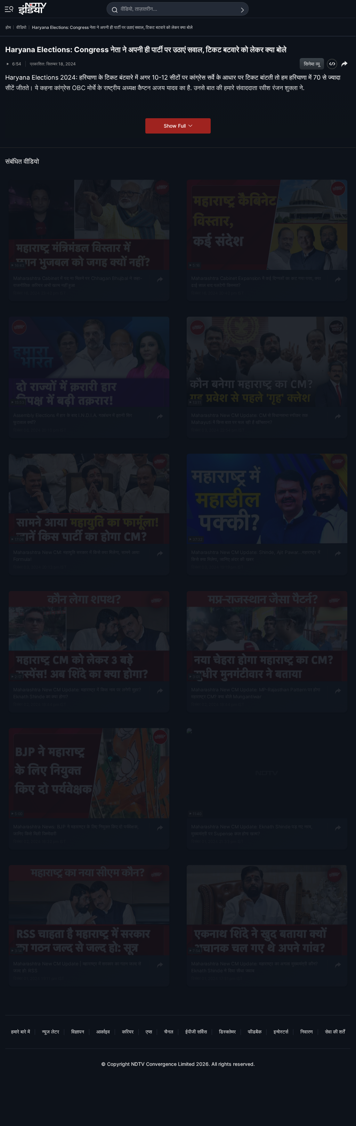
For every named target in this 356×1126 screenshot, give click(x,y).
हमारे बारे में (20, 1032)
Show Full (175, 126)
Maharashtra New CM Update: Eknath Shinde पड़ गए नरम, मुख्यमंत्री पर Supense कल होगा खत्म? (251, 830)
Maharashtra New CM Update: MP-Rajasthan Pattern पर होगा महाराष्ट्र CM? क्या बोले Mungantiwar (255, 692)
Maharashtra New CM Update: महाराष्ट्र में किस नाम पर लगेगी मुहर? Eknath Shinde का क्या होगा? (77, 692)
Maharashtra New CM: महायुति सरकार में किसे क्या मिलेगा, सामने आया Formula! (76, 555)
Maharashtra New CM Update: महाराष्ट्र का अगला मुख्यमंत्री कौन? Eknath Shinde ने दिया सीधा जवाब (254, 967)
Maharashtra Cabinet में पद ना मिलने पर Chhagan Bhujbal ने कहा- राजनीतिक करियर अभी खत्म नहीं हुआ (77, 281)
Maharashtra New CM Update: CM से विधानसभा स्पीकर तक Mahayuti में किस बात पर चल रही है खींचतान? (249, 418)
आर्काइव (103, 1032)
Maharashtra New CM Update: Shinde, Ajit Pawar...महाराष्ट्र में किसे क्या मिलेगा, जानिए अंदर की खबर (255, 555)
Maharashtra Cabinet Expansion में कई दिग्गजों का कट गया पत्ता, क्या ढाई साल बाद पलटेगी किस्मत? (256, 281)
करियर (128, 1032)
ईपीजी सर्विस (196, 1032)
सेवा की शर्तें (335, 1032)
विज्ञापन (77, 1032)
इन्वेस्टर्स (281, 1032)
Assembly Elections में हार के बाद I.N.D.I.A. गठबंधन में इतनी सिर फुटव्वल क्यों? (72, 418)
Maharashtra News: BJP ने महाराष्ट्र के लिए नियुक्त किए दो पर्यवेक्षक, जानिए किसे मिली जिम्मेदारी (76, 830)
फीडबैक (254, 1032)
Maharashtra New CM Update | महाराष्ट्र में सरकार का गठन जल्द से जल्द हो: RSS (77, 967)
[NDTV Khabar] (33, 7)
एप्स (149, 1032)
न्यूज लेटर (50, 1032)
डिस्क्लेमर (227, 1032)
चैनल (168, 1032)
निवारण (306, 1032)
